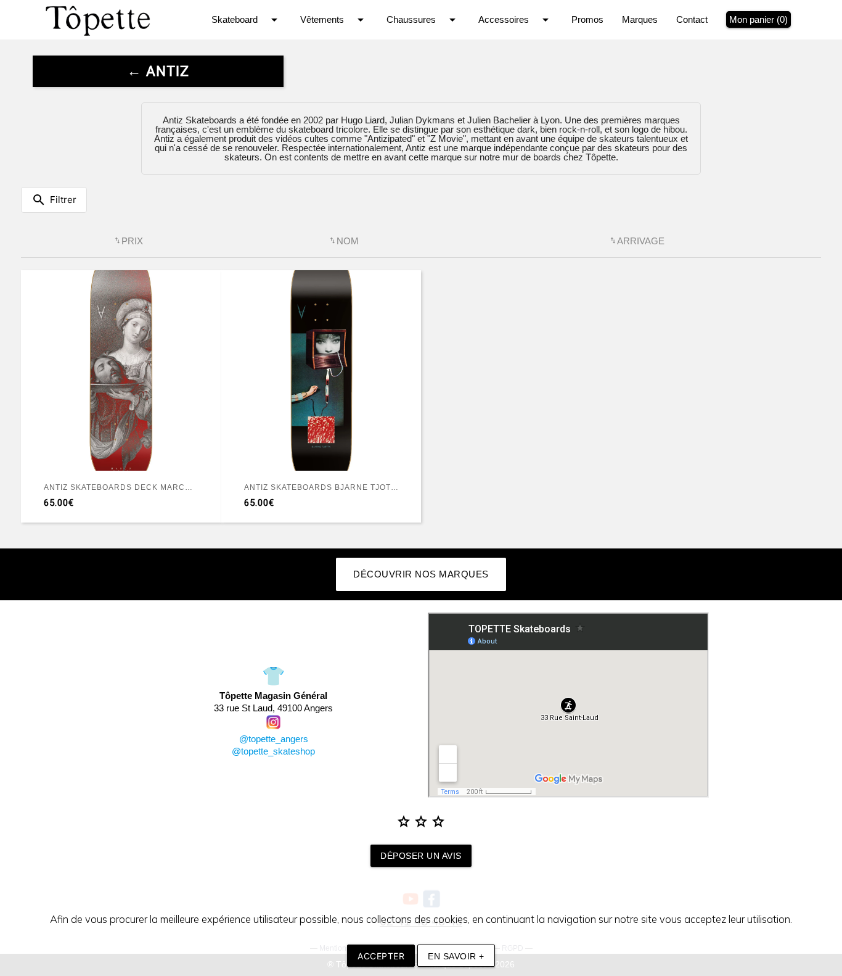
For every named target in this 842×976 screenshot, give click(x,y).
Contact (692, 19)
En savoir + (456, 956)
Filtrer (53, 199)
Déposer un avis (421, 856)
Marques (640, 19)
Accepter (381, 956)
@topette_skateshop (273, 751)
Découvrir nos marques (421, 574)
